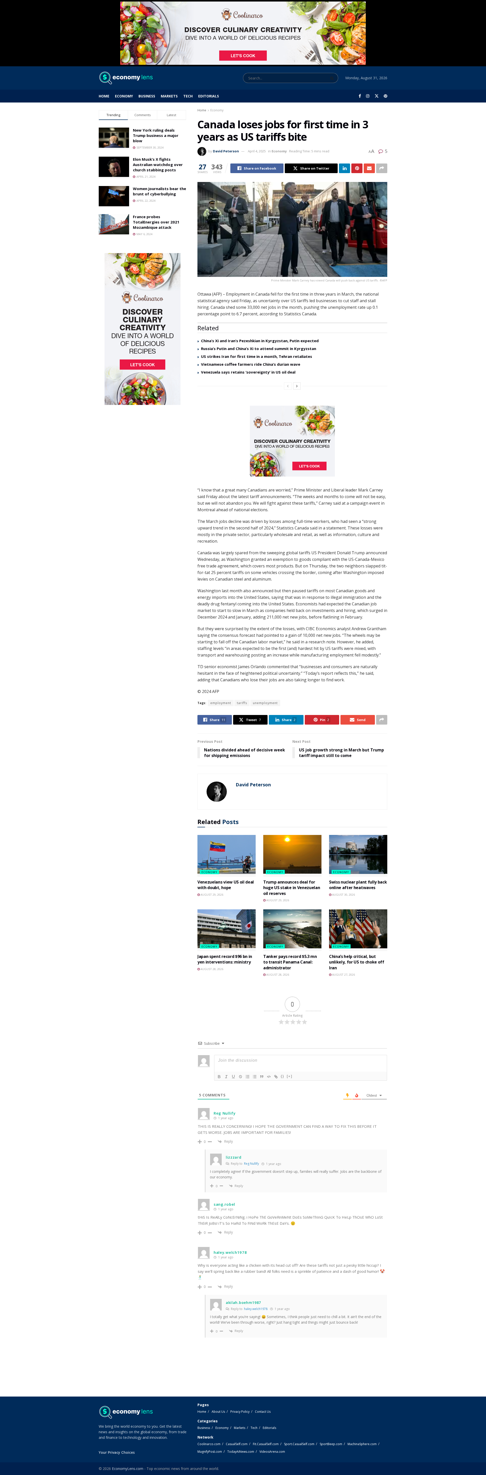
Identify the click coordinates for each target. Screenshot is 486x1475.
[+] (289, 1076)
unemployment (265, 703)
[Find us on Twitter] (377, 96)
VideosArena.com (272, 1451)
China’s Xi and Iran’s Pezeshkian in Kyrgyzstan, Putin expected (260, 340)
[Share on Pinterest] (356, 168)
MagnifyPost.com (209, 1451)
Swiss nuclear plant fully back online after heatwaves (358, 884)
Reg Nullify (251, 1163)
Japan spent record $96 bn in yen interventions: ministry (224, 959)
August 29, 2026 (211, 894)
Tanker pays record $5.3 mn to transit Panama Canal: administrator (290, 962)
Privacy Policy (240, 1411)
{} (282, 1076)
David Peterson (226, 151)
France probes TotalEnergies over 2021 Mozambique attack (156, 222)
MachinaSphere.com (362, 1444)
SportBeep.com (331, 1444)
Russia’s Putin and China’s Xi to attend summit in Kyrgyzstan (258, 348)
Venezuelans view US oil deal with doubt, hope (225, 884)
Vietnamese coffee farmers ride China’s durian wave (250, 364)
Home (104, 96)
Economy (124, 96)
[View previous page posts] (288, 386)
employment (220, 703)
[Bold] (219, 1077)
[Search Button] (333, 78)
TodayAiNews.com (240, 1451)
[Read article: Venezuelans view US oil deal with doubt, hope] (226, 855)
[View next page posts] (297, 386)
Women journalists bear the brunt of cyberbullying (159, 191)
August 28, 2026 (211, 969)
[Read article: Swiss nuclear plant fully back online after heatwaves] (358, 855)
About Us (218, 1411)
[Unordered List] (254, 1077)
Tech (188, 96)
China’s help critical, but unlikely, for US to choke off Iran (356, 962)
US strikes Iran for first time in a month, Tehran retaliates (256, 356)
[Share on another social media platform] (381, 168)
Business (146, 96)
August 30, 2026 (343, 894)
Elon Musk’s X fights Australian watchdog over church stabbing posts (158, 164)
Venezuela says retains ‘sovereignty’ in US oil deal (248, 372)
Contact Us (263, 1411)
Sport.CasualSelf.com (299, 1444)
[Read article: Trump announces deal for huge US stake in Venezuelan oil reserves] (292, 855)
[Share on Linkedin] (344, 168)
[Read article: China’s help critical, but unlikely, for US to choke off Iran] (358, 930)
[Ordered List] (247, 1077)
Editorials (208, 96)
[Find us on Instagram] (368, 96)
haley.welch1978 (256, 1309)
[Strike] (240, 1077)
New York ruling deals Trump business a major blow (155, 135)
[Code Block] (268, 1077)
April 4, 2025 (257, 151)
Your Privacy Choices (117, 1452)
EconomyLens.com (127, 1468)
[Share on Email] (369, 168)
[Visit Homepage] (126, 78)
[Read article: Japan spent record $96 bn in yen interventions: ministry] (226, 930)
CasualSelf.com (237, 1444)
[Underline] (233, 1077)
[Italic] (226, 1077)
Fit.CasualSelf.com (266, 1444)
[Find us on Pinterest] (385, 96)
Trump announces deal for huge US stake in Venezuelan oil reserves (291, 887)
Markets (169, 96)
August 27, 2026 (343, 974)
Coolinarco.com (208, 1444)
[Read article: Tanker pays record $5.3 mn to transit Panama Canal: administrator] (292, 930)
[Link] (275, 1077)
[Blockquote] (261, 1077)
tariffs (242, 703)
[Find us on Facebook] (360, 96)
